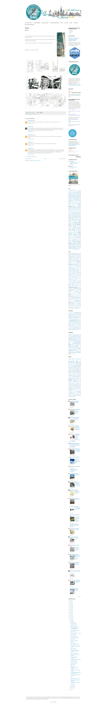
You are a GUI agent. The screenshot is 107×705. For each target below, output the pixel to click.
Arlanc (73, 255)
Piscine (75, 372)
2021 (71, 607)
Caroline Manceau (77, 196)
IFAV (74, 338)
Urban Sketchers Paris (74, 481)
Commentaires (72, 151)
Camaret (69, 266)
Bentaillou (76, 259)
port (78, 392)
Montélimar (76, 288)
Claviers (78, 269)
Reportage (76, 345)
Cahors (77, 265)
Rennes (73, 297)
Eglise (75, 366)
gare (80, 384)
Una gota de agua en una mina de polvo (77, 582)
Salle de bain (79, 373)
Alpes (79, 253)
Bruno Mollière (76, 194)
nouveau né (77, 390)
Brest (78, 263)
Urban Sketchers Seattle (74, 401)
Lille (78, 281)
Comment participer (36, 22)
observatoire (70, 327)
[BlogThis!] (38, 112)
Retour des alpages (73, 373)
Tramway (69, 376)
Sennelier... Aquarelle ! (74, 640)
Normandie (77, 291)
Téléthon (74, 348)
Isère (74, 278)
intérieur (71, 385)
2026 (71, 600)
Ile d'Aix (69, 277)
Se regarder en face (73, 663)
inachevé (75, 325)
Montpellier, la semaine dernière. (74, 668)
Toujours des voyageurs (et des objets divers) (75, 660)
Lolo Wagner (77, 224)
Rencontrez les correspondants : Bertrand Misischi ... (75, 673)
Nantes (78, 289)
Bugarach (69, 265)
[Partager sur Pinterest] (42, 112)
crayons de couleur (74, 324)
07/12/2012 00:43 (31, 123)
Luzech (78, 283)
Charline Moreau (76, 198)
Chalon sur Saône (76, 266)
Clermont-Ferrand (72, 270)
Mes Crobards (30, 120)
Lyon (69, 284)
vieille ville (75, 395)
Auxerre (76, 256)
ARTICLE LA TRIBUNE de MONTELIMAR (74, 628)
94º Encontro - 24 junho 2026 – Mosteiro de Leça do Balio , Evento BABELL (77, 461)
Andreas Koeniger (78, 190)
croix (74, 382)
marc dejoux (74, 248)
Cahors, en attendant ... (74, 653)
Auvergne (70, 256)
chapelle (69, 381)
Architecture (76, 312)
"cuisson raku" (70, 312)
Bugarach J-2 (72, 641)
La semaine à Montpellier (74, 630)
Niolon (78, 290)
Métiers (78, 371)
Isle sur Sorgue (79, 277)
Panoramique (70, 316)
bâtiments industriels (73, 380)
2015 (71, 616)
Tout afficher (79, 596)
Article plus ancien (62, 158)
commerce (69, 382)
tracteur (78, 394)
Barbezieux (78, 257)
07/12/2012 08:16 (31, 131)
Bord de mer (71, 260)
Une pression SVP (73, 623)
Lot (78, 282)
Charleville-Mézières (71, 268)
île (73, 396)
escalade (78, 382)
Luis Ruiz (79, 225)
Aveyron (79, 256)
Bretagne (70, 264)
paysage (75, 327)
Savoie (69, 301)
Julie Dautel (78, 218)
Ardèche (78, 254)
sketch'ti (71, 166)
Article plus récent (28, 158)
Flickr (70, 33)
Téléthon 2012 (72, 666)
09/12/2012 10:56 (31, 154)
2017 (71, 613)
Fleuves (69, 368)
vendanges (70, 395)
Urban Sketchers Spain (74, 490)
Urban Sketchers (73, 469)
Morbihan (70, 289)
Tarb (75, 302)
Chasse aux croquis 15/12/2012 (73, 657)
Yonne (69, 308)
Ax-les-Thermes (72, 257)
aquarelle (72, 320)
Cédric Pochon (76, 203)
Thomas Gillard (76, 244)
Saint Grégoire (77, 298)
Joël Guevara (74, 216)
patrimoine (74, 391)
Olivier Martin (70, 235)
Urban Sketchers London (74, 498)
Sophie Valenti (71, 240)
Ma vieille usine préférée (74, 637)
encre (72, 325)
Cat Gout (29, 126)
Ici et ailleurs (78, 338)
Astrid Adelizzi (70, 193)
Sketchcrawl (71, 347)
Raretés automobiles (73, 626)
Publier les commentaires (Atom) (35, 160)
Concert (78, 335)
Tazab (69, 244)
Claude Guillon (74, 201)
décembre (72, 622)
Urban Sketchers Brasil (74, 554)
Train (79, 375)
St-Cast (73, 301)
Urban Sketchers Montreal (74, 443)
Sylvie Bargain (77, 242)
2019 (71, 610)
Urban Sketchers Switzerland (75, 466)
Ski (73, 374)
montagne (70, 389)
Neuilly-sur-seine (71, 290)
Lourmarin (70, 283)
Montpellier (71, 287)
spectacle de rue (71, 394)
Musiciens (70, 340)
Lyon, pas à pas (73, 634)
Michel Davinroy (71, 229)
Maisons (75, 370)
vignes (80, 395)
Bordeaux (77, 260)
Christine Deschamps (74, 200)
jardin (76, 385)
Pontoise (78, 294)
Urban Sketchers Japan (74, 506)
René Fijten (75, 236)
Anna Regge (72, 191)
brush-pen (79, 320)
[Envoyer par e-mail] (37, 112)
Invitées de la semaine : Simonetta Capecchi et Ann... (74, 651)
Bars (80, 361)
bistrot (78, 379)
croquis (79, 324)
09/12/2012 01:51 (31, 145)
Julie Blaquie (70, 218)
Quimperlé (74, 296)
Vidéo (71, 351)
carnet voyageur (75, 323)
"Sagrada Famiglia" (71, 359)
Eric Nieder (72, 208)
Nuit (78, 315)
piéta (74, 329)
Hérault (79, 276)
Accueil (45, 158)
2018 (71, 612)
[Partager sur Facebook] (40, 112)
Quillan (69, 296)
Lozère (74, 283)
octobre (71, 686)
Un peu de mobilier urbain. (74, 644)
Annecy (69, 254)
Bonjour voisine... (73, 643)
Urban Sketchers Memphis (74, 562)
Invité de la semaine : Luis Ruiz (75, 633)
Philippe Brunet (70, 236)
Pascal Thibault (77, 235)
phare (72, 392)
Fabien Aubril (78, 208)
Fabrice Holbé (77, 209)
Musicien (78, 339)
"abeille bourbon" (78, 359)
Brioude (78, 264)
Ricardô (80, 236)
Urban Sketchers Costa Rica (75, 580)
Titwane (69, 245)
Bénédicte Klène (71, 195)
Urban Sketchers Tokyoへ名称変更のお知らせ (77, 508)
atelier (78, 378)
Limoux (69, 282)
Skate (70, 374)
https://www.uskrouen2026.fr (75, 84)
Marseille (77, 284)
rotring (77, 329)
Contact (71, 22)
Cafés (77, 363)
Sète (72, 302)
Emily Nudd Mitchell (77, 207)
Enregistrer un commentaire (31, 156)
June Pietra (73, 221)
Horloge (79, 368)
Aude (79, 255)
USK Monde (76, 22)
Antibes (74, 254)
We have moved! (77, 499)
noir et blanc (77, 326)
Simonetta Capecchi (74, 238)
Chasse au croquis (71, 335)
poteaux (75, 393)
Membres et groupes (45, 22)
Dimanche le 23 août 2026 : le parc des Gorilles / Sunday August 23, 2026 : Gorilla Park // (75, 445)
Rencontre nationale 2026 (29, 24)
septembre (72, 687)
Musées (78, 340)
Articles (71, 149)
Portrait (75, 317)
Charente (78, 267)
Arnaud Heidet (76, 192)
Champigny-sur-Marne (71, 267)
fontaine (77, 383)
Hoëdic (76, 276)
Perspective (70, 317)
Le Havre (78, 280)
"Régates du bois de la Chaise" (74, 358)
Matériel (75, 315)
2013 (71, 619)
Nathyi (74, 231)
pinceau (74, 328)
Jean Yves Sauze (75, 215)
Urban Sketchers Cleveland (75, 448)
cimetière (78, 381)
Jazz (74, 369)
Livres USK (66, 22)
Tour (76, 375)
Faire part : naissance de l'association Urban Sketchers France (73, 39)
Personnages (77, 316)
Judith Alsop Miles (76, 217)
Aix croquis (72, 161)
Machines (78, 369)
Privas (74, 295)
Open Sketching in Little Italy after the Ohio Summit (77, 450)
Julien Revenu (71, 219)
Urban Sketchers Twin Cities (75, 434)
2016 (71, 615)
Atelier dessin (72, 664)
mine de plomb (70, 326)
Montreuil (78, 287)
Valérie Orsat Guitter (76, 245)
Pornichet (69, 295)
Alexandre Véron (71, 190)
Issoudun (71, 278)
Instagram (71, 31)
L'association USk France (54, 22)
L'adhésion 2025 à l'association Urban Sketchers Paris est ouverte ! (77, 484)
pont (75, 392)
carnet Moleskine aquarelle (75, 321)
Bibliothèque (77, 362)
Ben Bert (75, 193)
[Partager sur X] (39, 112)
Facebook (71, 30)
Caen (73, 265)
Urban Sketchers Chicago (74, 528)
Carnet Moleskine (76, 314)
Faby (69, 210)
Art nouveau (75, 313)
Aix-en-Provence (71, 253)
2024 (71, 603)
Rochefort (79, 297)
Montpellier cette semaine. (74, 678)
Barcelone (70, 258)
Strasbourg (78, 301)
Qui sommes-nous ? (28, 22)
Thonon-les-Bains (71, 303)
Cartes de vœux (73, 631)
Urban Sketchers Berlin (74, 524)
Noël (69, 341)
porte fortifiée (70, 393)
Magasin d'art (70, 370)
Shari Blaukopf (72, 237)
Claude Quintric (74, 202)
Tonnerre (79, 303)
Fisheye (69, 315)
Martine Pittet (76, 227)
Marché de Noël (73, 648)
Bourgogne (79, 261)
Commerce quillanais (74, 661)
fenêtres (69, 383)
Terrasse (71, 375)
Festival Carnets (72, 337)
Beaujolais (77, 258)
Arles (76, 255)
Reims (69, 297)
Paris (79, 293)
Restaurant (79, 372)
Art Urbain (70, 313)
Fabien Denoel (70, 209)
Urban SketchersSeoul (74, 473)
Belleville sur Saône (71, 259)
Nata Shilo (75, 230)
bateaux (70, 379)
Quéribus (78, 296)
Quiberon (78, 295)
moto (75, 389)
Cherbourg (73, 269)
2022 (71, 606)
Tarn (79, 302)
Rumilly (72, 298)
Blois (80, 259)
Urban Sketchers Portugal (74, 417)
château (74, 381)
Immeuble (70, 369)
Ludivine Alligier (73, 225)
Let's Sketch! (77, 529)
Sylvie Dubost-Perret (75, 243)
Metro (79, 370)
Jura (77, 278)
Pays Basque (73, 294)
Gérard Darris (73, 212)
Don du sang (70, 336)
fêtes (77, 384)
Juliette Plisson (77, 220)
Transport (74, 376)
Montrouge (70, 288)
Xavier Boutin (78, 247)
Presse (61, 22)
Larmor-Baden (76, 279)
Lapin (72, 224)
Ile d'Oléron (73, 277)
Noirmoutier (70, 291)
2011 (71, 689)
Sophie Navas (76, 239)
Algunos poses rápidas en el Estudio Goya (77, 492)
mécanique (70, 390)
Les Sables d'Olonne (71, 281)
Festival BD (79, 336)
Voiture (71, 378)
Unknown (29, 142)
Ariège (69, 255)
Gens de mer (74, 368)
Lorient (73, 282)
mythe (79, 389)
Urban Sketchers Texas (74, 588)
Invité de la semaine (71, 339)
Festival (74, 336)
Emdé (76, 206)
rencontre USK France (74, 352)
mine (79, 325)
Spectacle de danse (78, 374)
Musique (74, 340)
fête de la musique (72, 384)
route (79, 393)
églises (71, 396)
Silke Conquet (78, 237)
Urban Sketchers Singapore (75, 409)
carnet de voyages (72, 322)
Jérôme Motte (77, 222)
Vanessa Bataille (71, 246)
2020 (71, 609)
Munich (75, 289)
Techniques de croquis (73, 318)
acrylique (79, 318)
